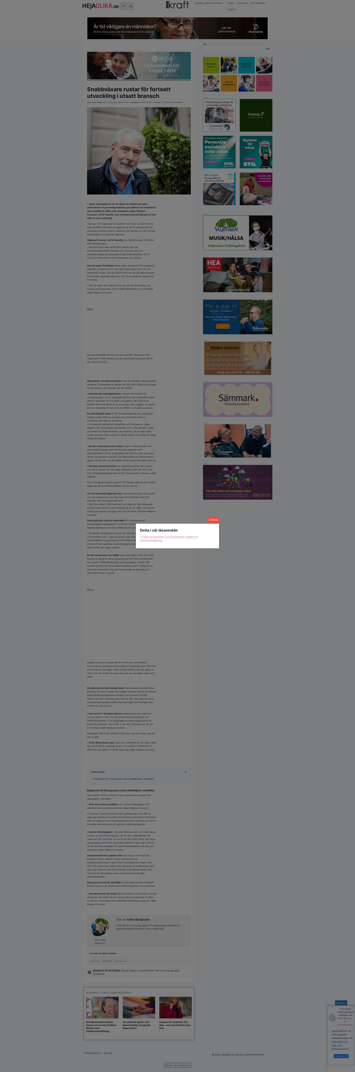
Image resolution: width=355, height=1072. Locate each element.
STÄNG (213, 520)
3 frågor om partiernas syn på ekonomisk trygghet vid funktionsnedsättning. (169, 538)
